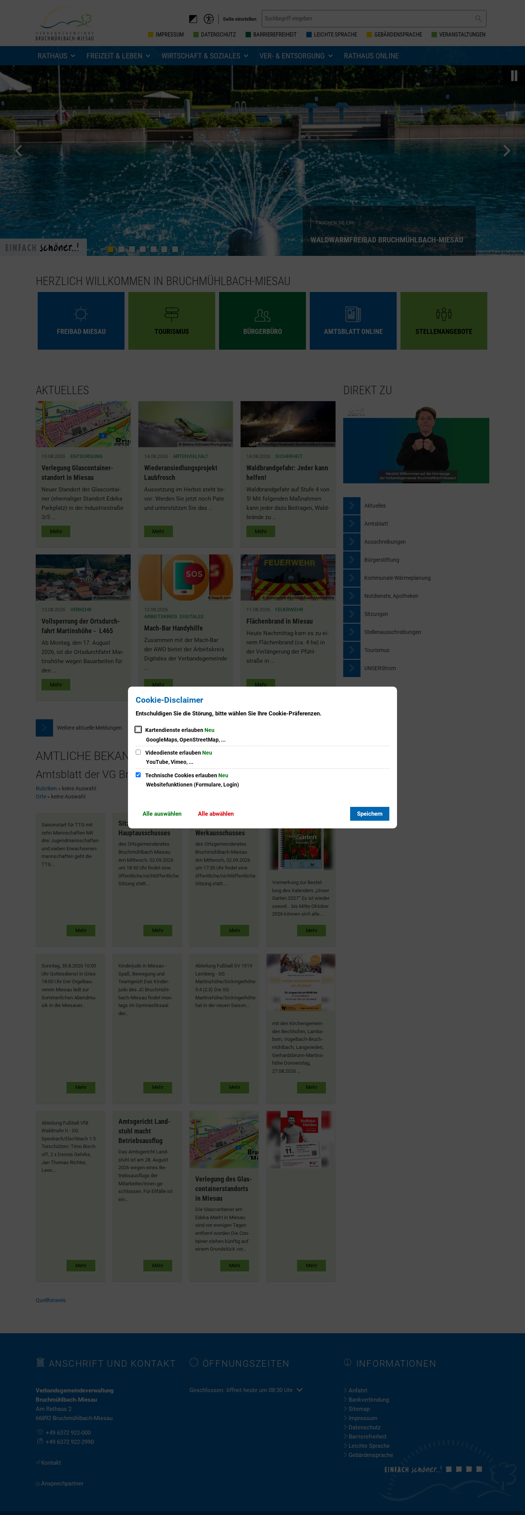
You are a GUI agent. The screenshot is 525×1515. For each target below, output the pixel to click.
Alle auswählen (162, 813)
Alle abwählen (216, 813)
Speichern (369, 813)
